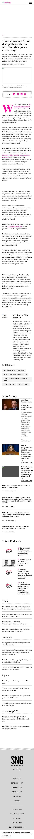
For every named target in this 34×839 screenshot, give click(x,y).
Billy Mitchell (8, 64)
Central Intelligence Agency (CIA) (15, 379)
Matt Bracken (26, 441)
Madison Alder (10, 491)
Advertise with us (17, 814)
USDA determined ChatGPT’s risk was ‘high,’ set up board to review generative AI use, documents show (16, 515)
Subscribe (6, 836)
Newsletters (17, 809)
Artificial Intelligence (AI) (14, 370)
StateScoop (17, 792)
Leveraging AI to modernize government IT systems (24, 562)
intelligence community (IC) (15, 374)
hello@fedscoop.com (17, 827)
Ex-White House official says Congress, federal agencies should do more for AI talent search (27, 471)
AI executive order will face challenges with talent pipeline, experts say (15, 527)
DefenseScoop (17, 783)
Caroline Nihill (27, 462)
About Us (17, 769)
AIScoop (17, 801)
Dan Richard (23, 384)
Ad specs (17, 818)
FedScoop (17, 778)
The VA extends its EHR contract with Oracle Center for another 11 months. (24, 552)
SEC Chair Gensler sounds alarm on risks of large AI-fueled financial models (26, 404)
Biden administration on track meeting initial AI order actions (16, 486)
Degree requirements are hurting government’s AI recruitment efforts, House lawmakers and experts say (27, 451)
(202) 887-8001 (17, 822)
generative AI (9, 384)
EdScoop (17, 796)
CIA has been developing (14, 226)
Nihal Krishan (10, 506)
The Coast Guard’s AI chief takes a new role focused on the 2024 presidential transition (25, 574)
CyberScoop (17, 787)
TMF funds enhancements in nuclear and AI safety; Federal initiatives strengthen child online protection (24, 588)
